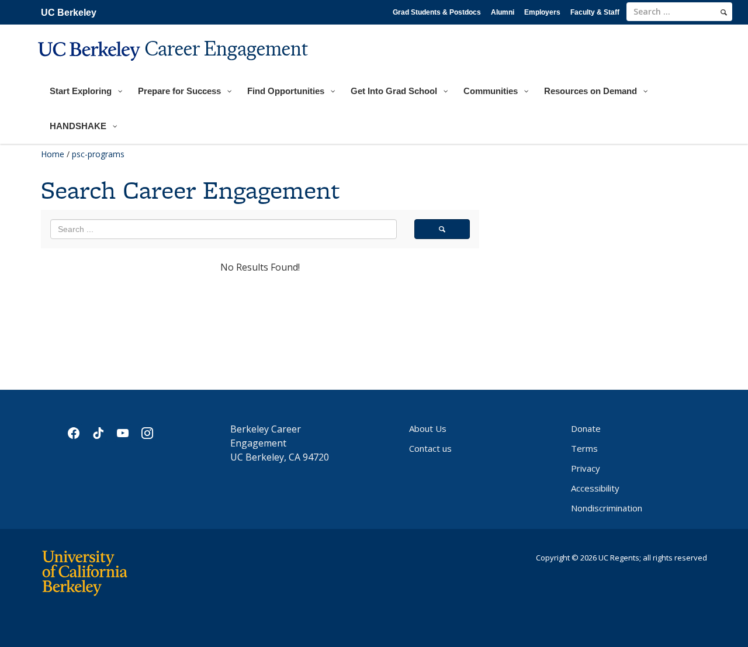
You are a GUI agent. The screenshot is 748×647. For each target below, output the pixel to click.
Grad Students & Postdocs (437, 12)
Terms (584, 448)
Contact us (430, 448)
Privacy (585, 468)
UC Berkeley (68, 13)
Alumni (502, 12)
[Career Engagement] (174, 68)
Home (52, 154)
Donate (586, 428)
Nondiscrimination (606, 508)
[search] (723, 12)
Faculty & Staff (594, 12)
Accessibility (595, 488)
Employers (542, 12)
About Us (427, 428)
